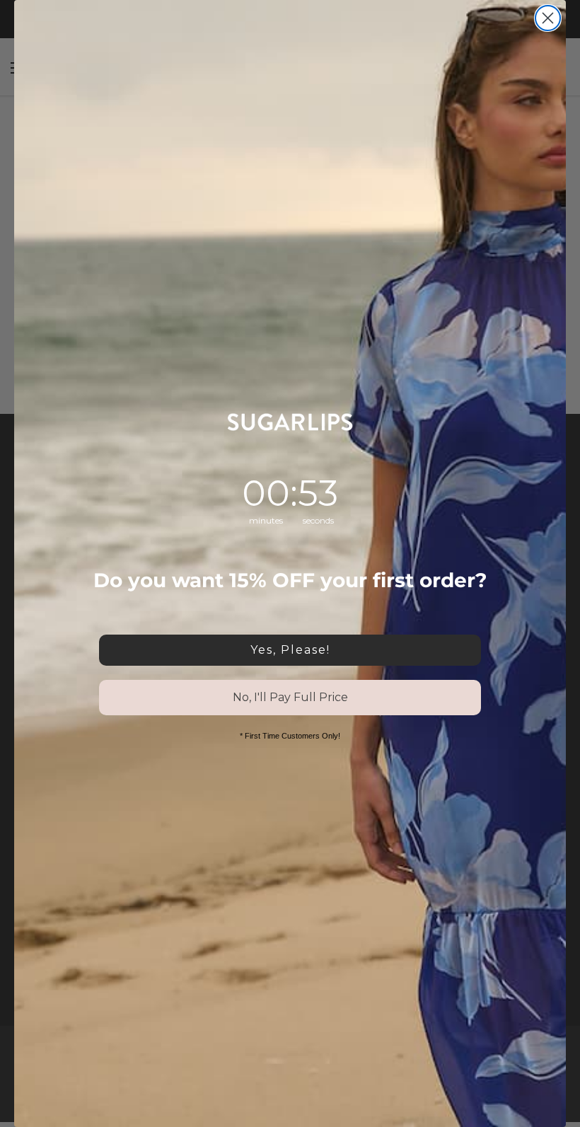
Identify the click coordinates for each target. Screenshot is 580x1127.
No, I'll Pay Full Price (290, 697)
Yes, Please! (290, 650)
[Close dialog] (547, 18)
